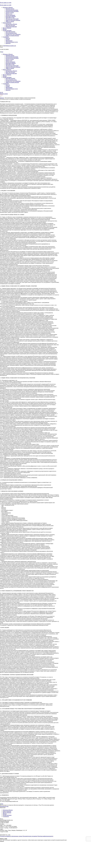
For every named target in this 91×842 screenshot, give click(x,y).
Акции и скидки (10, 12)
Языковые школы (10, 8)
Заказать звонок (4, 93)
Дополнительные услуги (12, 42)
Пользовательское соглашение (30, 836)
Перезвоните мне (4, 806)
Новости (8, 38)
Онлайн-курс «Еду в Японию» (13, 34)
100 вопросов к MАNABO (12, 19)
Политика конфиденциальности (45, 836)
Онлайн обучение (7, 30)
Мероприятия (9, 40)
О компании (6, 36)
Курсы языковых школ (11, 33)
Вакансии (8, 43)
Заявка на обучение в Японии (13, 20)
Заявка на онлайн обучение (12, 35)
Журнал (5, 29)
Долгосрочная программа (12, 10)
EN (1, 92)
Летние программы (10, 15)
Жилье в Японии (7, 28)
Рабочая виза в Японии (11, 24)
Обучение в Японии (8, 7)
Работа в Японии (7, 22)
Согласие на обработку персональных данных (11, 836)
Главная (2, 97)
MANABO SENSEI (10, 31)
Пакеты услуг (9, 13)
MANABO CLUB (10, 17)
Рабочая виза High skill (11, 26)
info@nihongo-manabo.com (9, 45)
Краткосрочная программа (12, 11)
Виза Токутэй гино (10, 25)
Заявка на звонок (10, 21)
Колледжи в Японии (11, 16)
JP (2, 92)
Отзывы (8, 39)
